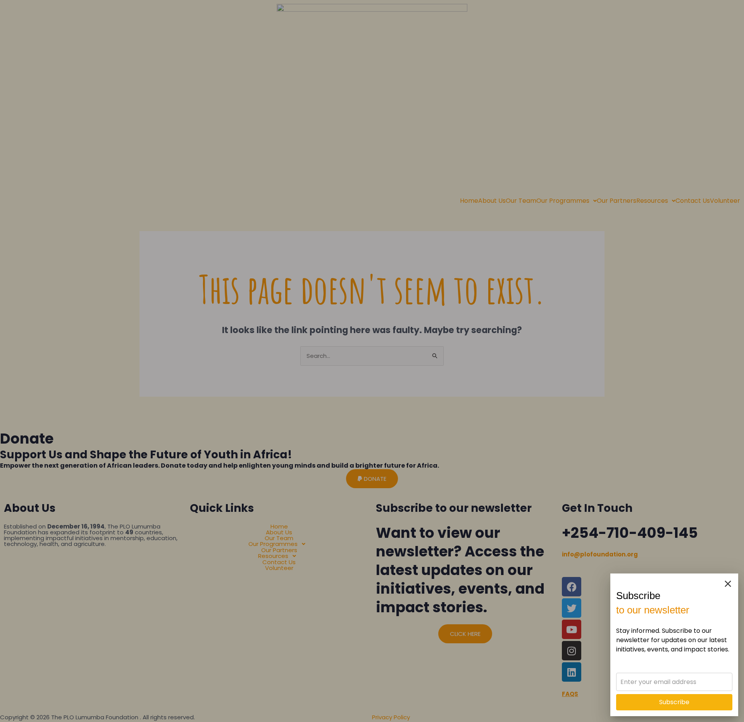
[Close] (728, 583)
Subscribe (674, 702)
